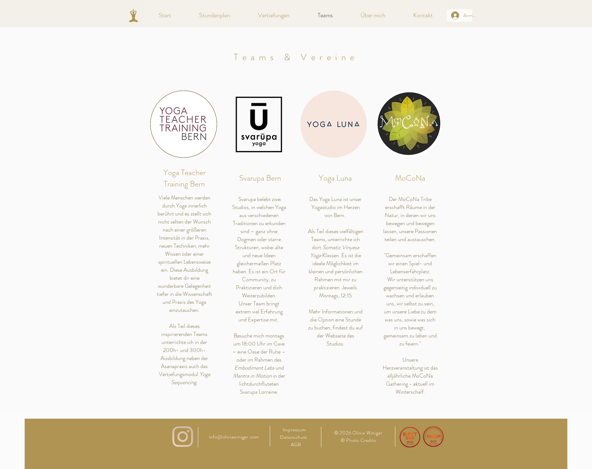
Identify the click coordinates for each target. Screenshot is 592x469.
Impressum (294, 429)
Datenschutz (294, 437)
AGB (296, 444)
